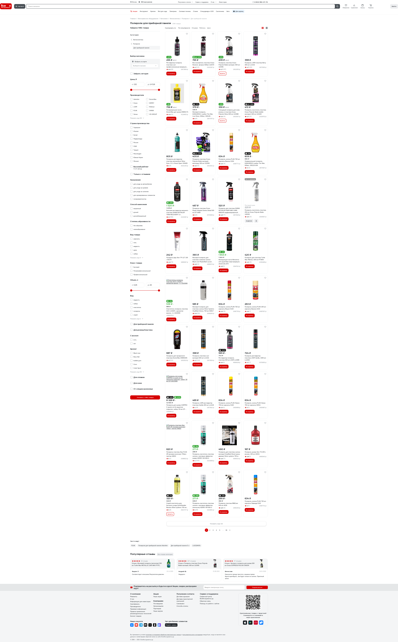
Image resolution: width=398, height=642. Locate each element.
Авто (228, 11)
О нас (132, 599)
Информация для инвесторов (140, 601)
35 (226, 530)
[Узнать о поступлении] (256, 221)
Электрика (173, 11)
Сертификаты (135, 604)
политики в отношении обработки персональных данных (163, 634)
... (223, 530)
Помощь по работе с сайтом (209, 603)
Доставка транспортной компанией (185, 600)
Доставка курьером (183, 596)
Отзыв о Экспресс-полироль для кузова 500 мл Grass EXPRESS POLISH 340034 (239, 564)
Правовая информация (138, 609)
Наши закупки (158, 611)
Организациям (158, 606)
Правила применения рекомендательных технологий (140, 612)
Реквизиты (133, 596)
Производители (135, 606)
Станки (195, 11)
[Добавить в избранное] (187, 34)
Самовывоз (180, 603)
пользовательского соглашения (193, 634)
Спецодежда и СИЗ (207, 11)
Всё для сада (162, 11)
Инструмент (144, 11)
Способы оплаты (182, 606)
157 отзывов (191, 561)
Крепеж (152, 11)
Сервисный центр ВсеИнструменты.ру (206, 597)
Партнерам (157, 608)
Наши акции (157, 596)
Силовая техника (185, 11)
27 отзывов (237, 561)
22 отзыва (144, 561)
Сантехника (220, 11)
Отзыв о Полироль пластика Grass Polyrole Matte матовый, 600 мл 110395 (192, 564)
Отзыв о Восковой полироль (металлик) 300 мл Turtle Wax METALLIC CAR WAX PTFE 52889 (147, 564)
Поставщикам (158, 603)
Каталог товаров (135, 616)
